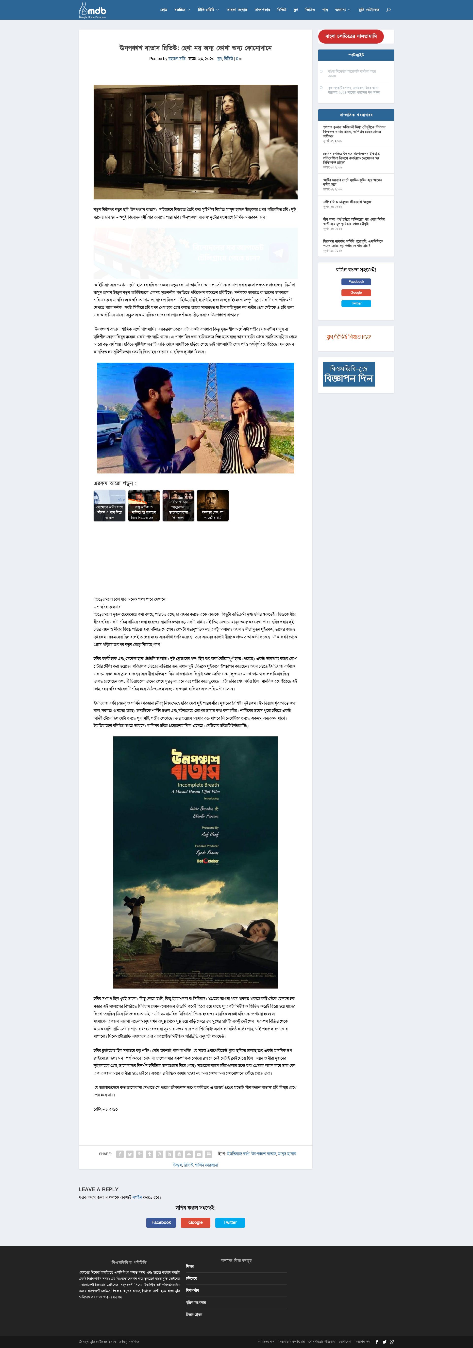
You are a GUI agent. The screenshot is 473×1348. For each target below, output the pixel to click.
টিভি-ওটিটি (206, 10)
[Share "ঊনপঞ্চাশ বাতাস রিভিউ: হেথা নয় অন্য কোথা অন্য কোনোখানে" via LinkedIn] (169, 1154)
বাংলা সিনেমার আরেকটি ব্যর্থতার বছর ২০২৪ (352, 73)
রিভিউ (282, 10)
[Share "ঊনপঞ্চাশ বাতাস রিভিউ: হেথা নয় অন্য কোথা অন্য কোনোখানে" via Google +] (140, 1154)
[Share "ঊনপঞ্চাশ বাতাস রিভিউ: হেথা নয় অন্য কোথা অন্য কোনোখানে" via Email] (199, 1154)
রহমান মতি (177, 59)
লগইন (137, 1197)
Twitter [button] (230, 1222)
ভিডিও (310, 10)
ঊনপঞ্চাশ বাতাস (263, 1154)
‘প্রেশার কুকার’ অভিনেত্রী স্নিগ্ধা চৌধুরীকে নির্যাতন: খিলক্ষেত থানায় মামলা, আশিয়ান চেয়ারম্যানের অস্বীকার (354, 131)
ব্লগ (296, 10)
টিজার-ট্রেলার (194, 1314)
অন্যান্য (340, 10)
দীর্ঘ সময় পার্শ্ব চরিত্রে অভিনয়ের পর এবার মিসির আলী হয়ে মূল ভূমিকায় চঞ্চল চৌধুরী (354, 221)
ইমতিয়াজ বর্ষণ (238, 1154)
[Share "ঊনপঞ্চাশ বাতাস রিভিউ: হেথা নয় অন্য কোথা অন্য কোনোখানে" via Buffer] (179, 1154)
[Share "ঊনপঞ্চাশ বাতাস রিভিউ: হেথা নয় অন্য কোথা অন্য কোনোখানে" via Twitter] (130, 1154)
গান (325, 10)
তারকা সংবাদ (237, 10)
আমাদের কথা (266, 1341)
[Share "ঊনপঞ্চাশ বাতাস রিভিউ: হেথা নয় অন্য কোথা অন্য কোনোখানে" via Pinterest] (159, 1154)
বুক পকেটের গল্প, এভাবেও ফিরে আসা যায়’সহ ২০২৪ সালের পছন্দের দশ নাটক (354, 90)
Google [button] (195, 1222)
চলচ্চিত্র (180, 10)
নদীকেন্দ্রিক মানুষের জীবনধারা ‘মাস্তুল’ (347, 202)
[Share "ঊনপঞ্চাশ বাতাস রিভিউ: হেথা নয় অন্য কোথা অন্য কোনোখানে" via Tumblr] (149, 1154)
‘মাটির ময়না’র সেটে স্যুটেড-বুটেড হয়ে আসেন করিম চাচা (352, 182)
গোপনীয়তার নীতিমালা (321, 1341)
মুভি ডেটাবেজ (368, 10)
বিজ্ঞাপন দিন (362, 1341)
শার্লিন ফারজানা (206, 1165)
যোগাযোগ (345, 1341)
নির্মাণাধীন (192, 1290)
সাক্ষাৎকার (262, 10)
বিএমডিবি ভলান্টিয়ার (292, 1341)
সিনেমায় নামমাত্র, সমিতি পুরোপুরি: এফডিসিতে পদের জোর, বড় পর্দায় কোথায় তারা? (353, 243)
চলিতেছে (191, 1278)
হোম (163, 10)
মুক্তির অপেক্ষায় (196, 1302)
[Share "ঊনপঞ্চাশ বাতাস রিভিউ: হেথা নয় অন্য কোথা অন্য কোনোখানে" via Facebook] (120, 1154)
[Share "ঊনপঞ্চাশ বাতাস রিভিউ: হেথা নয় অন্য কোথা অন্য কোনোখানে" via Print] (209, 1154)
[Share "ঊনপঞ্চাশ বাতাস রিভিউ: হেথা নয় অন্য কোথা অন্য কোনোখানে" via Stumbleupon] (189, 1154)
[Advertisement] (196, 561)
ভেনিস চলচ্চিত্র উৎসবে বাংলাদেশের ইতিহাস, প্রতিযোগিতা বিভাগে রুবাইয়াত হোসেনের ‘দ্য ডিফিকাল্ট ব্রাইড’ (351, 158)
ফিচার (190, 1266)
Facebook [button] (161, 1222)
